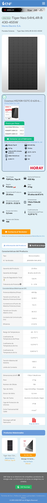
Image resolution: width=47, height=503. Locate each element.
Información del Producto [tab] (16, 245)
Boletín (23, 498)
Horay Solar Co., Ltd (11, 103)
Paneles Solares (8, 31)
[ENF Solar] (7, 4)
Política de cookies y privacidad (24, 496)
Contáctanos (40, 496)
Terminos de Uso (7, 496)
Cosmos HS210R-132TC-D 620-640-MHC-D (23, 100)
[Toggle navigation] (43, 2)
